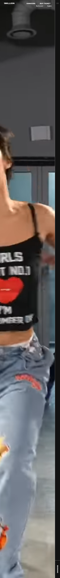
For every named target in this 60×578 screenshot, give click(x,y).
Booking (57, 569)
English (49, 6)
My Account (39, 6)
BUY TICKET (45, 3)
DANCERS (31, 3)
